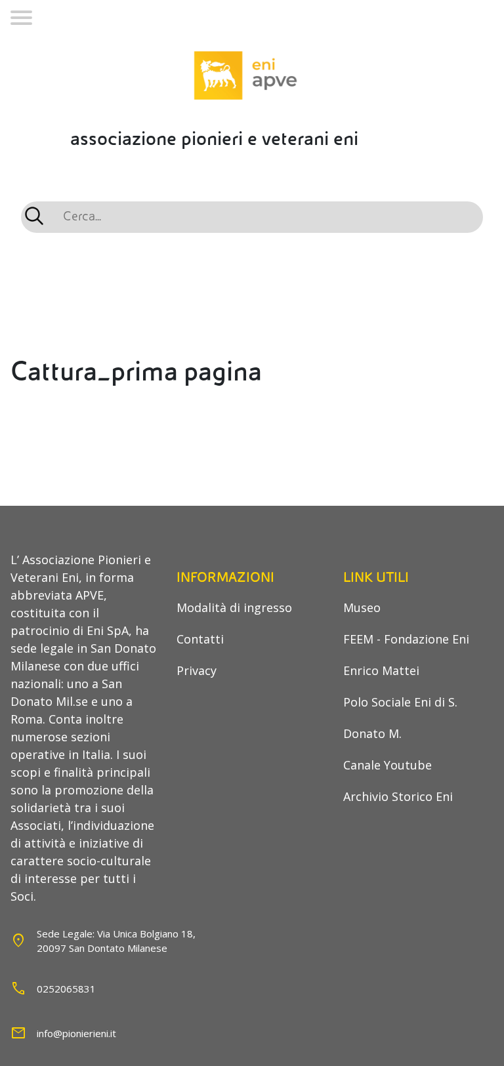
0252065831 (66, 988)
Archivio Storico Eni (398, 796)
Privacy (197, 670)
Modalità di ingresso (234, 607)
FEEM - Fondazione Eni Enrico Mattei (406, 654)
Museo (362, 607)
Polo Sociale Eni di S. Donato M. (400, 717)
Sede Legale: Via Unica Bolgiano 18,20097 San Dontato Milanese (116, 941)
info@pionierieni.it (76, 1033)
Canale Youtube (387, 765)
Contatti (200, 639)
